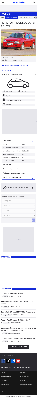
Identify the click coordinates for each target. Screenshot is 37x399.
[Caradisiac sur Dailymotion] (13, 361)
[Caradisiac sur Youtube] (18, 361)
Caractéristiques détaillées (11, 74)
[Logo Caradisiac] (18, 4)
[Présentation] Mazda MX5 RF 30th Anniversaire (18, 312)
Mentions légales (5, 384)
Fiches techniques (11, 17)
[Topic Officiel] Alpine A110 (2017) (13, 293)
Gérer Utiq (3, 392)
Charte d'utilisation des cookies (8, 388)
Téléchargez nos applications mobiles (16, 367)
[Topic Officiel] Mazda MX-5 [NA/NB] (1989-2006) (18, 338)
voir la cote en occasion (12, 60)
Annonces (27, 17)
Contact (3, 372)
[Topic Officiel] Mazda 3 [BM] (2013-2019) (15, 320)
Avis (2, 17)
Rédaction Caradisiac (6, 376)
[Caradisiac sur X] (8, 361)
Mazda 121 (6, 13)
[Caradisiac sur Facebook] (3, 361)
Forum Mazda (6, 288)
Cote (20, 17)
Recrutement (4, 380)
